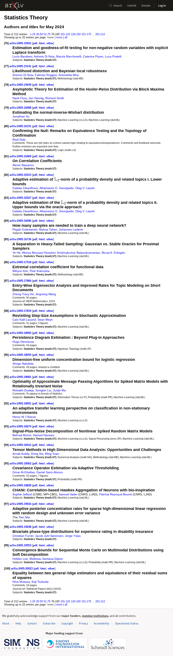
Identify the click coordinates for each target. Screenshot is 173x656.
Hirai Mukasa (21, 581)
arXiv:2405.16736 (20, 239)
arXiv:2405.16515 (20, 174)
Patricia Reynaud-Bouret (115, 494)
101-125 (65, 34)
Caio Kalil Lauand (24, 319)
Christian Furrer (22, 535)
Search (117, 5)
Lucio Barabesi (22, 56)
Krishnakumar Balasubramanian (78, 252)
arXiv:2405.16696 (20, 220)
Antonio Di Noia (44, 56)
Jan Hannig (36, 98)
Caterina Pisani (93, 56)
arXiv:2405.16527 (20, 197)
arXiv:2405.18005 (20, 333)
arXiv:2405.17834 (20, 310)
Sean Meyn (45, 319)
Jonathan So (20, 116)
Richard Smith (54, 98)
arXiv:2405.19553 (20, 545)
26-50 (39, 34)
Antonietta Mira (68, 75)
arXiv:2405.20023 (22, 568)
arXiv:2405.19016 (20, 503)
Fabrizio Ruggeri (46, 75)
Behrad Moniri (21, 435)
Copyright (67, 623)
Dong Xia (37, 453)
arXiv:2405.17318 (20, 262)
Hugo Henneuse (23, 341)
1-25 (32, 34)
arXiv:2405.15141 (20, 66)
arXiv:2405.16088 (20, 107)
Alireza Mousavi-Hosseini (38, 252)
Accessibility (101, 623)
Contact (32, 623)
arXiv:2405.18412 (20, 445)
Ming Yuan (52, 453)
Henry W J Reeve (24, 417)
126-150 (76, 34)
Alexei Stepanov (23, 165)
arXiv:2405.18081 (20, 377)
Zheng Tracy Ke (23, 294)
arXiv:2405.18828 (20, 485)
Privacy (83, 623)
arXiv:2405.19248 (20, 526)
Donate (145, 5)
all (66, 37)
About (5, 623)
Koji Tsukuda (40, 581)
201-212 (100, 34)
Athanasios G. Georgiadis (56, 188)
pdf (35, 43)
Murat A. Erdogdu (113, 252)
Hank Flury (19, 98)
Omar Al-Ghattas (23, 472)
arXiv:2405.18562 (20, 463)
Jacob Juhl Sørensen (49, 535)
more (59, 37)
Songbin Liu (43, 390)
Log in (162, 5)
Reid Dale (19, 139)
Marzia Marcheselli (68, 56)
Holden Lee (20, 558)
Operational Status (126, 623)
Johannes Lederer (71, 229)
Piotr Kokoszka (40, 271)
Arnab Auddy (20, 453)
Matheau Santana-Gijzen (46, 558)
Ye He (16, 252)
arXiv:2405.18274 (20, 426)
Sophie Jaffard (22, 494)
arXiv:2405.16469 (20, 156)
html (42, 43)
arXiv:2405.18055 (20, 354)
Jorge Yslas (73, 535)
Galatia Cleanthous (25, 188)
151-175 (86, 34)
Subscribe (49, 623)
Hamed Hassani (43, 435)
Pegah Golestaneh (24, 229)
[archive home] (14, 5)
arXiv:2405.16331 (20, 126)
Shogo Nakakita (23, 363)
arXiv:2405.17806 (20, 280)
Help (18, 623)
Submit (131, 5)
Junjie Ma (59, 390)
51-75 (47, 34)
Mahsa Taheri (48, 229)
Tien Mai (24, 517)
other (49, 43)
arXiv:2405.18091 (20, 403)
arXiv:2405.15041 (20, 43)
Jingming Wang (45, 294)
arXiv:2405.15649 (20, 84)
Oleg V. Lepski (85, 188)
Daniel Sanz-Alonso (49, 472)
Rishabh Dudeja (23, 390)
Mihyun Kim (20, 271)
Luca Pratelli (113, 56)
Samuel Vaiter (68, 494)
